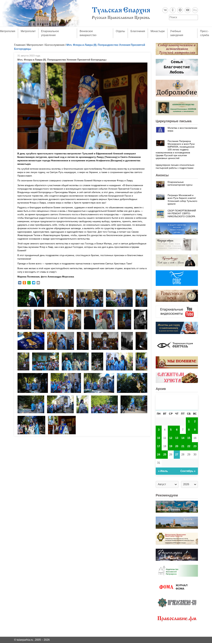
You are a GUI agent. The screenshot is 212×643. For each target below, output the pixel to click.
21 (182, 446)
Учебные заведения (176, 33)
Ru (195, 10)
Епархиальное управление (50, 33)
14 (182, 438)
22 (188, 446)
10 (158, 438)
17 (158, 446)
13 (176, 438)
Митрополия (7, 31)
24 (158, 454)
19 (170, 446)
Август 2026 (176, 402)
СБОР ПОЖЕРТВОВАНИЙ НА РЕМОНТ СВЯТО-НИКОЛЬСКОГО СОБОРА (182, 213)
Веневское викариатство (88, 33)
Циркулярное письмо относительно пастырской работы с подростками (175, 166)
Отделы (120, 31)
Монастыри (158, 31)
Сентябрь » (187, 471)
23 (194, 446)
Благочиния (138, 31)
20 (176, 446)
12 (170, 438)
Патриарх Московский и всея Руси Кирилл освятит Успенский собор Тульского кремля (182, 199)
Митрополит (28, 31)
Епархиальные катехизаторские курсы (180, 183)
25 (164, 454)
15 (188, 438)
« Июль (163, 471)
